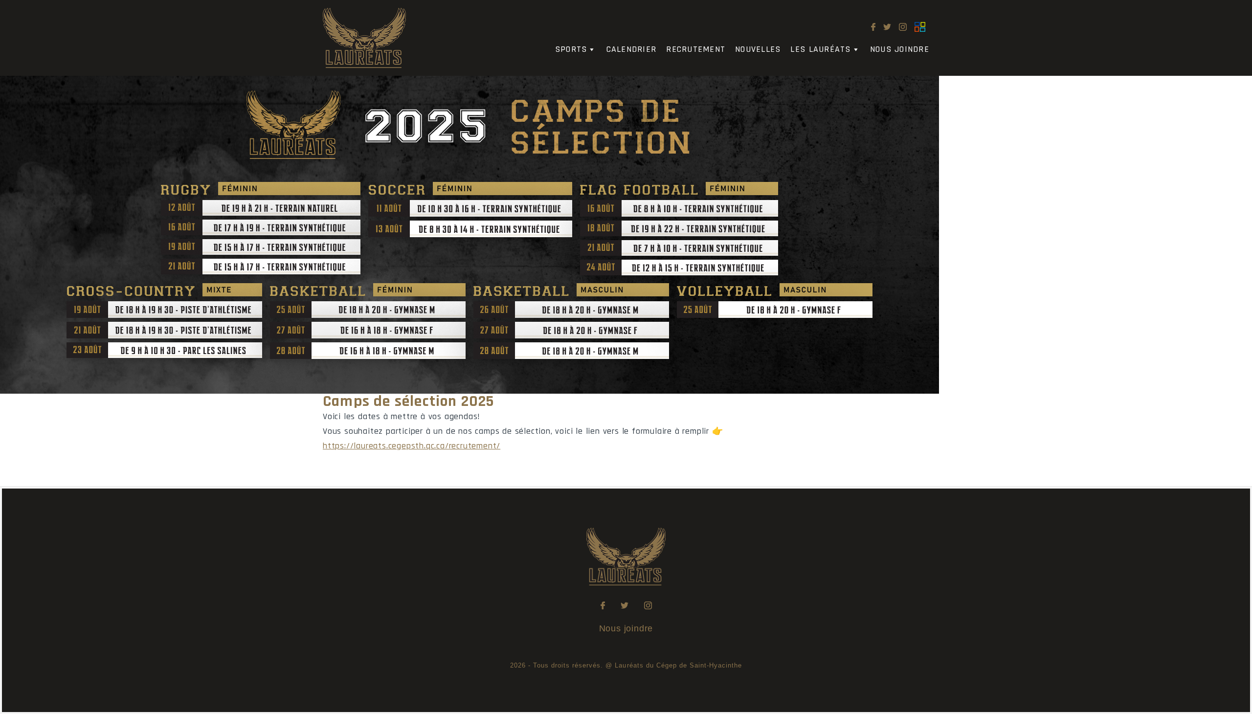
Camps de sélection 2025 (408, 401)
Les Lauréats (820, 49)
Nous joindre (899, 49)
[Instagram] (903, 27)
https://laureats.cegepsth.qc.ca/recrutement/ (411, 445)
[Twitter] (887, 27)
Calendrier (631, 49)
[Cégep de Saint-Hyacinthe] (920, 27)
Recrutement (695, 49)
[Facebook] (873, 27)
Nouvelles (758, 49)
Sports (571, 49)
